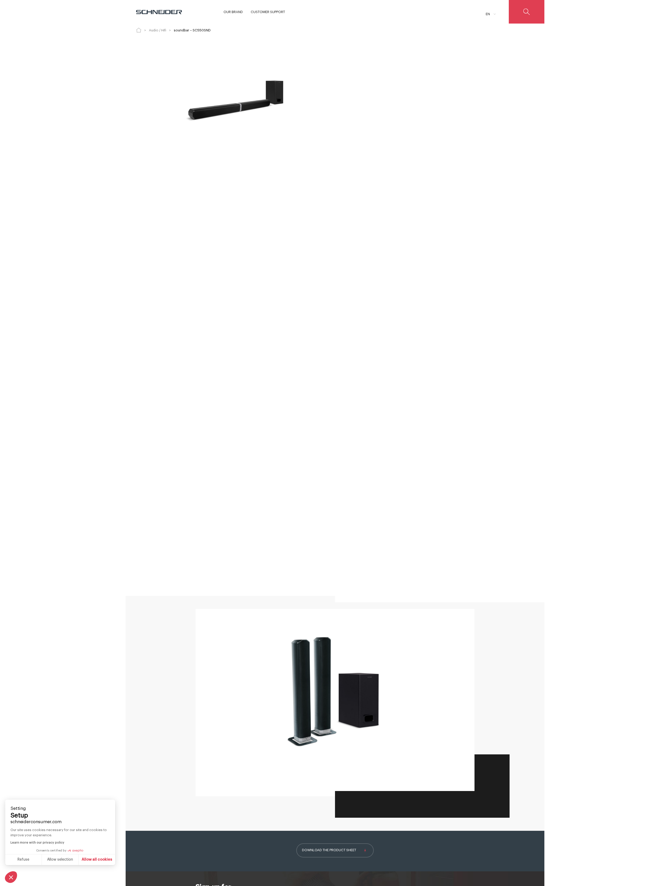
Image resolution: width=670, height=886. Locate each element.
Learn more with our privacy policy (37, 842)
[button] (11, 877)
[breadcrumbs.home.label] (138, 30)
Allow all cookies (97, 859)
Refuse (23, 859)
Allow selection (60, 859)
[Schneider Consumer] (159, 12)
